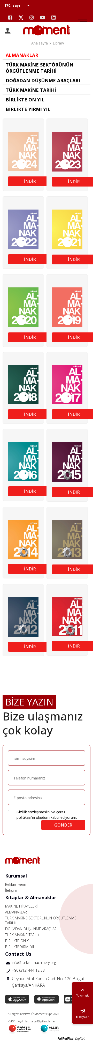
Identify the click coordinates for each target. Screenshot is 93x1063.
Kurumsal (16, 876)
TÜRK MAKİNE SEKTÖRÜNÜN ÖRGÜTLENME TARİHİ (40, 920)
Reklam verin (15, 884)
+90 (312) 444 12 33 (28, 970)
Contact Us (18, 954)
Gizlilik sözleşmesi (32, 811)
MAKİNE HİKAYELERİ (21, 906)
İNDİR (30, 181)
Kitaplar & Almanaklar (30, 897)
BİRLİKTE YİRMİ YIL (20, 946)
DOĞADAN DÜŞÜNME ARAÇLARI (31, 928)
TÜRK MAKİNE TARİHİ (22, 934)
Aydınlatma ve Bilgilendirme (36, 1021)
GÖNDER (63, 825)
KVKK (11, 1021)
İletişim (11, 890)
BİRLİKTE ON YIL (18, 940)
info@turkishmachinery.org (34, 962)
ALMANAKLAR (16, 912)
